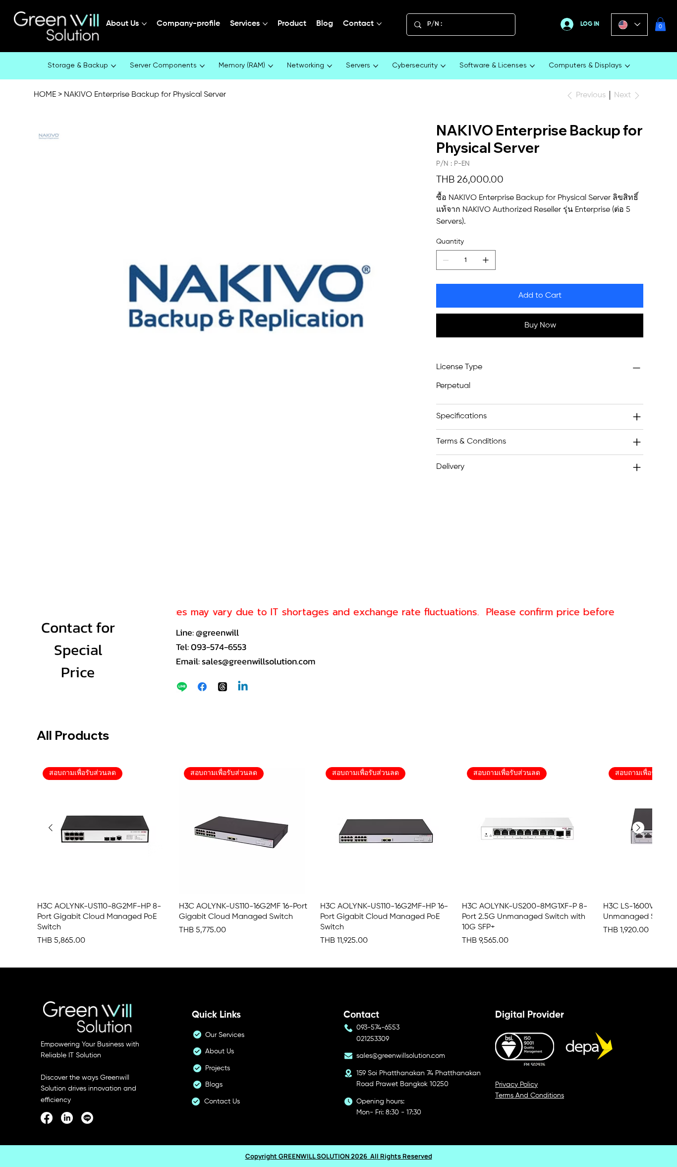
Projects (217, 1068)
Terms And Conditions (529, 1095)
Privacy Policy (516, 1084)
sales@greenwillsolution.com (400, 1055)
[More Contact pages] (379, 23)
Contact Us (222, 1101)
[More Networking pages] (329, 66)
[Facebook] (202, 687)
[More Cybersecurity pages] (443, 66)
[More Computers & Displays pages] (627, 66)
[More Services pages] (265, 23)
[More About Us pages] (144, 23)
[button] (660, 24)
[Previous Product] (50, 828)
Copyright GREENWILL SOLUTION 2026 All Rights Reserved (338, 1156)
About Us (219, 1051)
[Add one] (486, 260)
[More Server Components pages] (202, 66)
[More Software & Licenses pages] (532, 66)
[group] (344, 854)
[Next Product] (638, 828)
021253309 (372, 1039)
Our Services (224, 1035)
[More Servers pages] (375, 66)
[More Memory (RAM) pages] (270, 66)
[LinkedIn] (67, 1118)
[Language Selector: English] (629, 24)
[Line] (182, 687)
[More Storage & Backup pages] (113, 66)
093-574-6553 (377, 1027)
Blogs (214, 1084)
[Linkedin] (243, 687)
